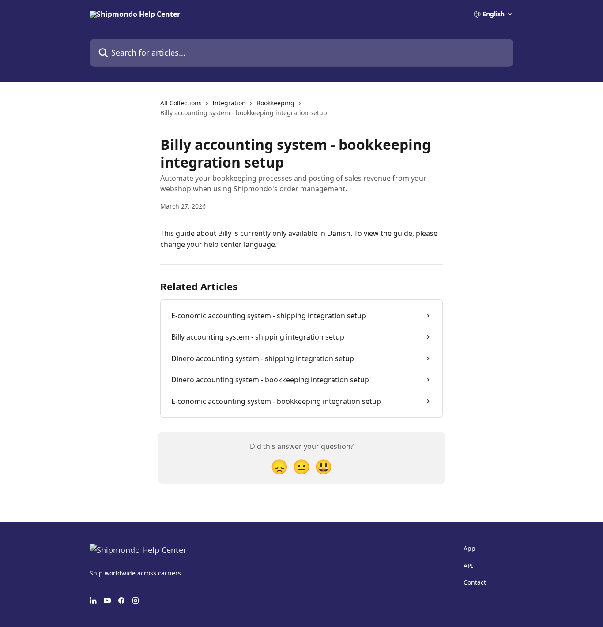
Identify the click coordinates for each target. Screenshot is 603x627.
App (469, 548)
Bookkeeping (275, 103)
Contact (475, 582)
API (468, 565)
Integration (229, 103)
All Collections (181, 103)
